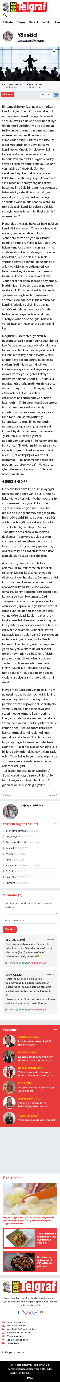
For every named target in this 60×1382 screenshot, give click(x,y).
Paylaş (9, 94)
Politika (46, 22)
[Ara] (5, 15)
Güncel (33, 22)
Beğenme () (39, 963)
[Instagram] (30, 1312)
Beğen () (23, 963)
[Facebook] (18, 1312)
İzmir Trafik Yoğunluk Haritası (21, 1329)
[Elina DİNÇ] (9, 1087)
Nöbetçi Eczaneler (16, 1322)
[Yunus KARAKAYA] (9, 1118)
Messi (9, 854)
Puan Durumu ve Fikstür (19, 1333)
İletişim (20, 1352)
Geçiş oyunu (13, 836)
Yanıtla (11, 963)
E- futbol (11, 871)
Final (9, 859)
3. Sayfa (7, 22)
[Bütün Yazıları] (55, 824)
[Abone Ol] (56, 95)
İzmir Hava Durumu (16, 1326)
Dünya (20, 22)
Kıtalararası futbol (17, 865)
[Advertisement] (30, 1150)
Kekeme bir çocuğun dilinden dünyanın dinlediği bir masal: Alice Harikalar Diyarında (35, 1059)
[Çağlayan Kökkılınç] (8, 36)
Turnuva (11, 883)
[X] (24, 1312)
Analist (10, 848)
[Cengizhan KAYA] (9, 1041)
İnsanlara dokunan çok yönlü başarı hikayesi (34, 1043)
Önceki (9, 795)
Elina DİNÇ (25, 1083)
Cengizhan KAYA (28, 1037)
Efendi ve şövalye (16, 831)
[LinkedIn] (35, 1312)
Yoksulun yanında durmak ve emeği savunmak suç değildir (35, 1074)
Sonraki (50, 795)
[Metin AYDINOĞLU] (9, 1102)
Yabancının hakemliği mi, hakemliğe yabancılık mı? (33, 1105)
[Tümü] (55, 1030)
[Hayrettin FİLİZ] (9, 1056)
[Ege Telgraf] (25, 7)
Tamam (30, 1378)
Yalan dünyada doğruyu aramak (37, 1120)
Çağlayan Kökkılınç (31, 41)
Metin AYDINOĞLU (29, 1099)
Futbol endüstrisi (16, 842)
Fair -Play (11, 877)
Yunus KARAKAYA (28, 1116)
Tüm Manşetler (14, 1336)
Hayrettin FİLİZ (28, 1052)
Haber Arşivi (13, 1343)
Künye (8, 1352)
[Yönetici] (30, 64)
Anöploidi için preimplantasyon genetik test (36, 1089)
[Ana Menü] (9, 15)
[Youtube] (41, 1312)
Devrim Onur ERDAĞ (30, 1068)
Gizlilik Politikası (41, 1373)
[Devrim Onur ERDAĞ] (9, 1071)
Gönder (9, 929)
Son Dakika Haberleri (17, 1340)
